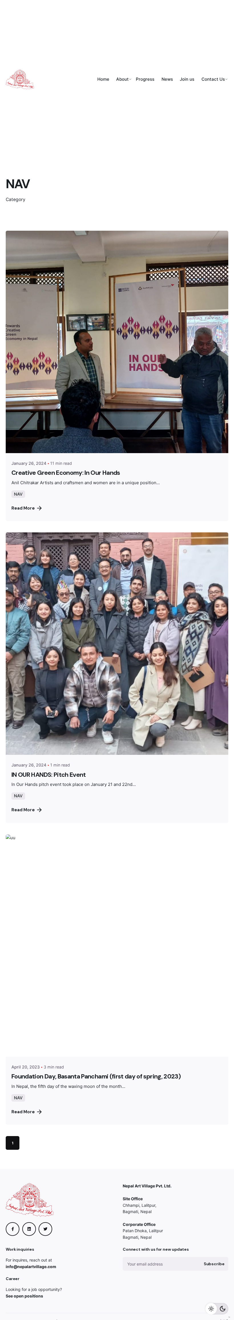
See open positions (24, 1295)
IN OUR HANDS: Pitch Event (48, 775)
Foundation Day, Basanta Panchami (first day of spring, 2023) (96, 1076)
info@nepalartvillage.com (31, 1266)
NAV (18, 494)
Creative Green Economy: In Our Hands (65, 473)
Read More (23, 508)
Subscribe (214, 1263)
